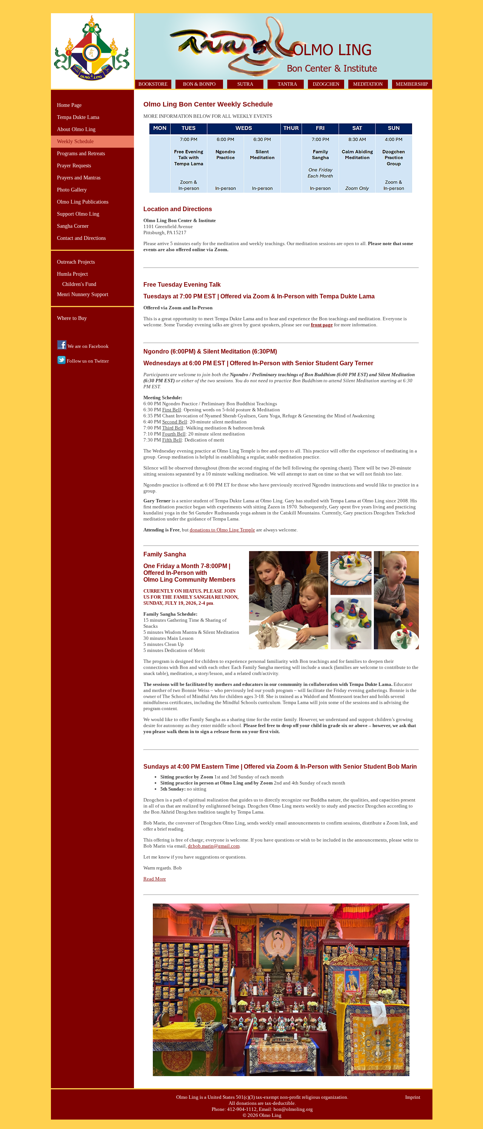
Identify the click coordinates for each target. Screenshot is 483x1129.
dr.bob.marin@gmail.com (214, 846)
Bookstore (153, 84)
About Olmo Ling (76, 129)
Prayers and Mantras (78, 178)
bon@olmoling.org (293, 1109)
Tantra (287, 84)
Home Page (69, 105)
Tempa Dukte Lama (78, 117)
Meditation (368, 84)
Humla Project (72, 274)
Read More (154, 879)
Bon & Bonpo (199, 84)
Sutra (245, 84)
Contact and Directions (81, 238)
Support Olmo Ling (78, 214)
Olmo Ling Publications (82, 202)
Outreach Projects (76, 262)
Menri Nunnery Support (82, 294)
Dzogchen (326, 84)
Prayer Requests (74, 165)
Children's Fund (79, 284)
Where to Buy (72, 318)
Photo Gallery (72, 190)
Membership (412, 84)
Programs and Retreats (81, 153)
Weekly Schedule (75, 141)
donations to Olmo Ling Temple (222, 530)
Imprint (412, 1097)
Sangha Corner (73, 226)
